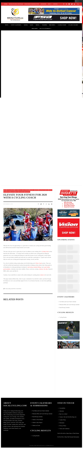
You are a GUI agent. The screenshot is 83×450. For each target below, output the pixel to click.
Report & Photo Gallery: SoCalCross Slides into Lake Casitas (27, 110)
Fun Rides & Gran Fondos (22, 190)
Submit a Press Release (37, 419)
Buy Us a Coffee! (63, 414)
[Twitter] (72, 4)
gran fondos (47, 267)
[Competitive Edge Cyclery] (68, 330)
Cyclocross (10, 190)
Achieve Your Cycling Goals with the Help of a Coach (27, 321)
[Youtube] (74, 4)
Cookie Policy (62, 419)
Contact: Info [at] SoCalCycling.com (67, 417)
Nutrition (6, 191)
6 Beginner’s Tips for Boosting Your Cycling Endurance (28, 340)
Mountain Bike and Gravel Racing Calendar (69, 304)
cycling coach (10, 288)
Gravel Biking (34, 190)
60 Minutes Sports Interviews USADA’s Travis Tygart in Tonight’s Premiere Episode (35, 72)
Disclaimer (61, 422)
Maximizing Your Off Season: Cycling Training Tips (10, 321)
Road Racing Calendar (64, 307)
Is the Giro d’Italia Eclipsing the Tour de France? (23, 130)
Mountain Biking (43, 190)
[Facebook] (63, 4)
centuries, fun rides (43, 269)
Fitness (20, 288)
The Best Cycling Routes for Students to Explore (23, 149)
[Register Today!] (68, 213)
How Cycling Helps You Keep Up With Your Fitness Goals (44, 340)
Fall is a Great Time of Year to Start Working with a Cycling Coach (11, 340)
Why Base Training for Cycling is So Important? (44, 321)
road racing (30, 267)
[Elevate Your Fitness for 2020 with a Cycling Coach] (28, 224)
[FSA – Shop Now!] (54, 17)
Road (16, 191)
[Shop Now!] (68, 227)
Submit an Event (36, 425)
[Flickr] (66, 4)
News (50, 190)
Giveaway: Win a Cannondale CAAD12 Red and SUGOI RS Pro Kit (27, 91)
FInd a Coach (15, 288)
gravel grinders (6, 269)
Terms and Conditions (64, 428)
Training (27, 191)
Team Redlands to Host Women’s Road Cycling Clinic (24, 168)
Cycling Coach (45, 251)
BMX (5, 190)
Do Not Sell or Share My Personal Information (68, 437)
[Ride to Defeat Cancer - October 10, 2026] (54, 10)
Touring (21, 191)
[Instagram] (69, 4)
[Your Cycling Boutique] (68, 344)
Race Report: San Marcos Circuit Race (18, 33)
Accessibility (62, 408)
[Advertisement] (69, 360)
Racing (12, 191)
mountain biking (37, 267)
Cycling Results (63, 317)
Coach (6, 288)
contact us (42, 275)
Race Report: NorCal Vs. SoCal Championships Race (23, 52)
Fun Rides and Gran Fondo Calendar (67, 301)
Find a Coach (39, 263)
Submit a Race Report (37, 422)
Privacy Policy (62, 425)
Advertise (61, 411)
